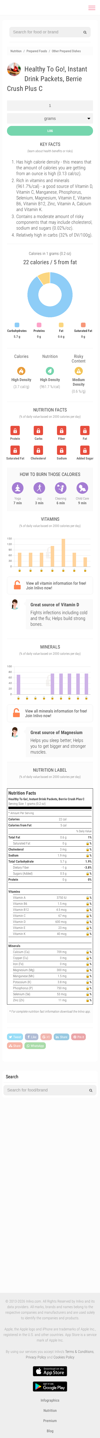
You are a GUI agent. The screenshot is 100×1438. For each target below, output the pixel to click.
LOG (50, 131)
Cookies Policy (63, 1357)
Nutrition (50, 1410)
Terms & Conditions (79, 1351)
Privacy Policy (36, 1357)
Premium (50, 1421)
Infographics (50, 1400)
